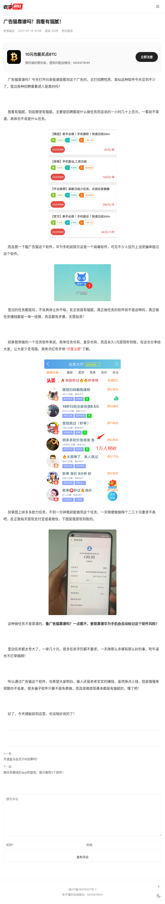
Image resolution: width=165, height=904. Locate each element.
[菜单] (158, 6)
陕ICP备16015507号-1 (82, 889)
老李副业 (9, 30)
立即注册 (147, 57)
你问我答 (67, 30)
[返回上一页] (158, 886)
